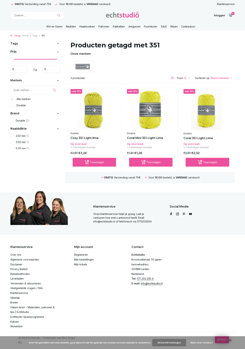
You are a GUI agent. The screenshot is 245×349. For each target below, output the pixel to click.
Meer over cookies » (201, 342)
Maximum (51, 69)
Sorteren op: (202, 78)
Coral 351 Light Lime (198, 138)
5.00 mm (22, 148)
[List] (172, 78)
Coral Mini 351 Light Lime (145, 138)
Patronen (103, 26)
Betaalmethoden (20, 273)
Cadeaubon (188, 26)
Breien (14, 302)
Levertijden (17, 278)
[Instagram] (177, 214)
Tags (35, 35)
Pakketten (119, 26)
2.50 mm (22, 135)
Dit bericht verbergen (169, 342)
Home (25, 35)
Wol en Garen (54, 26)
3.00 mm (22, 142)
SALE (164, 26)
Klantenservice (226, 4)
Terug (16, 35)
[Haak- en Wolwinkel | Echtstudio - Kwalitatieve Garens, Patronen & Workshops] (122, 15)
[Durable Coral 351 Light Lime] (206, 109)
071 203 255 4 (145, 278)
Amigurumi (134, 26)
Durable (21, 105)
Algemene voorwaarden (24, 259)
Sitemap (15, 297)
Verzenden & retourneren (25, 283)
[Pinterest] (184, 214)
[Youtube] (190, 214)
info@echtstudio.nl (152, 283)
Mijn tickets (80, 264)
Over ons (15, 254)
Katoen (14, 321)
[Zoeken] (59, 15)
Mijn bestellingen (84, 259)
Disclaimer (16, 264)
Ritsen (174, 26)
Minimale (19, 69)
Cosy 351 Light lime (84, 138)
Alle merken (23, 99)
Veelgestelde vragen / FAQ (26, 288)
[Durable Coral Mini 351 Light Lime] (150, 109)
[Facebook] (171, 214)
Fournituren (150, 26)
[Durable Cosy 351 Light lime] (93, 109)
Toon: (180, 78)
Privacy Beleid (18, 269)
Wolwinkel (16, 326)
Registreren (81, 254)
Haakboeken (87, 26)
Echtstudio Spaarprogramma (27, 316)
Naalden (71, 26)
